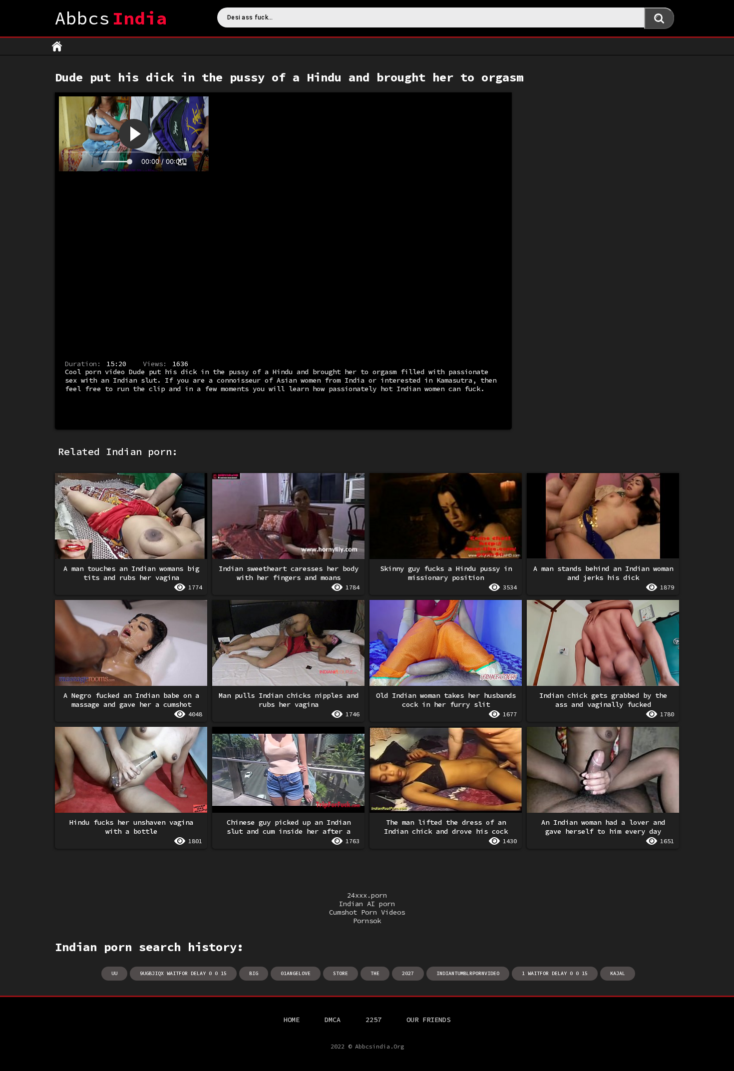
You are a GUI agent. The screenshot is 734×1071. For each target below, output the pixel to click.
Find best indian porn (659, 18)
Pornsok (367, 921)
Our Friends (428, 1019)
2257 (373, 1019)
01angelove (296, 973)
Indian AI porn (367, 904)
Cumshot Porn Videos (367, 912)
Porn (57, 46)
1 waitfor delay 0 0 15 (555, 973)
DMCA (333, 1019)
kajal (617, 973)
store (340, 973)
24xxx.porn (367, 895)
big (253, 973)
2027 (408, 973)
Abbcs (111, 18)
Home (292, 1019)
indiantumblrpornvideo (467, 973)
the (374, 973)
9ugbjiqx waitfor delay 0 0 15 (183, 973)
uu (114, 973)
